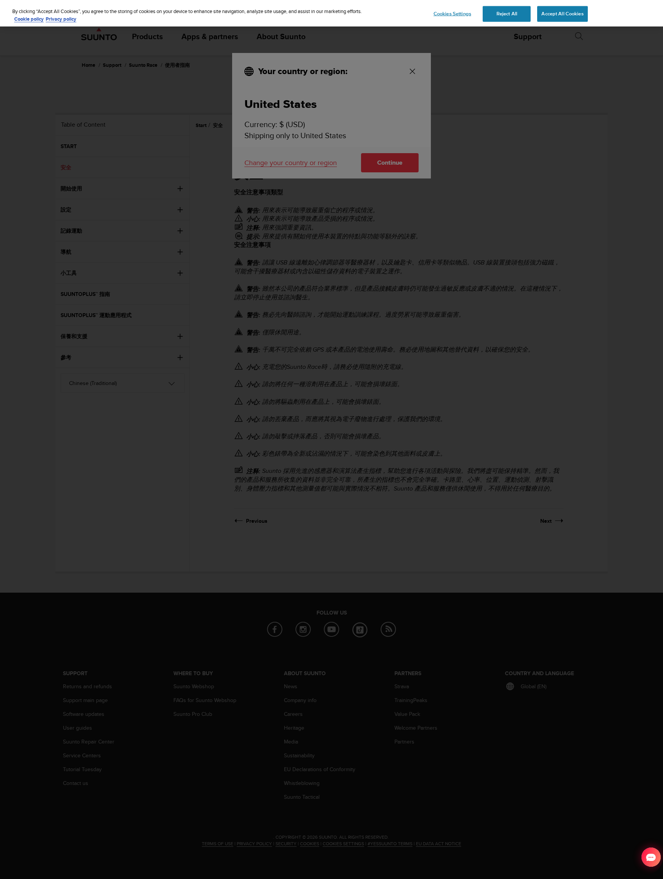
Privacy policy (61, 19)
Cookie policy (29, 19)
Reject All (506, 13)
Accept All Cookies (562, 13)
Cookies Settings (452, 13)
